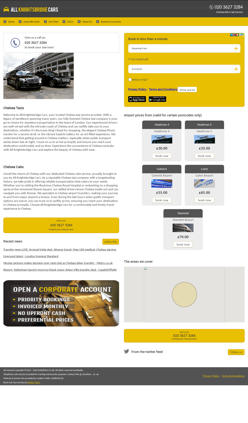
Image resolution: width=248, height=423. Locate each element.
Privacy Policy (137, 89)
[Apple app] (137, 99)
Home (11, 22)
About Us (87, 22)
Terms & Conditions (233, 376)
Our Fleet (53, 22)
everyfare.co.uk (46, 370)
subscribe (110, 241)
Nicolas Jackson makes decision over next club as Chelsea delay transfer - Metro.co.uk (58, 263)
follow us (236, 352)
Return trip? (140, 80)
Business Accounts (111, 22)
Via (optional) (138, 59)
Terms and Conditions (163, 89)
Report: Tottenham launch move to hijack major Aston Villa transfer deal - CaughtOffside (60, 270)
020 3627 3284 (36, 43)
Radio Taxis (34, 382)
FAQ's (70, 22)
